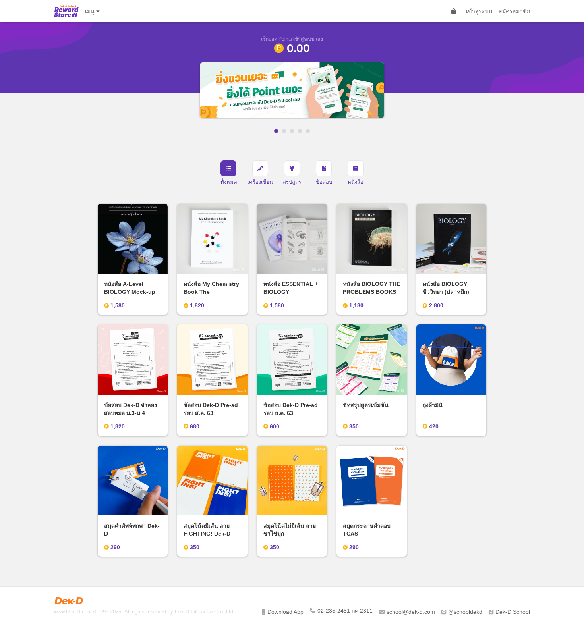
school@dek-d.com (411, 612)
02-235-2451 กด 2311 (345, 611)
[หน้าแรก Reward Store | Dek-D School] (66, 11)
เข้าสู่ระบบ (479, 11)
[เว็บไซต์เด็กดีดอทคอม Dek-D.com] (68, 601)
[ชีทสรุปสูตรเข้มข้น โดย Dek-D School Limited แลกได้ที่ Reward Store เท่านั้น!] (385, 90)
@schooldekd (465, 612)
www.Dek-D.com (73, 612)
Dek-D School (512, 612)
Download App (285, 612)
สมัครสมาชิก (514, 11)
